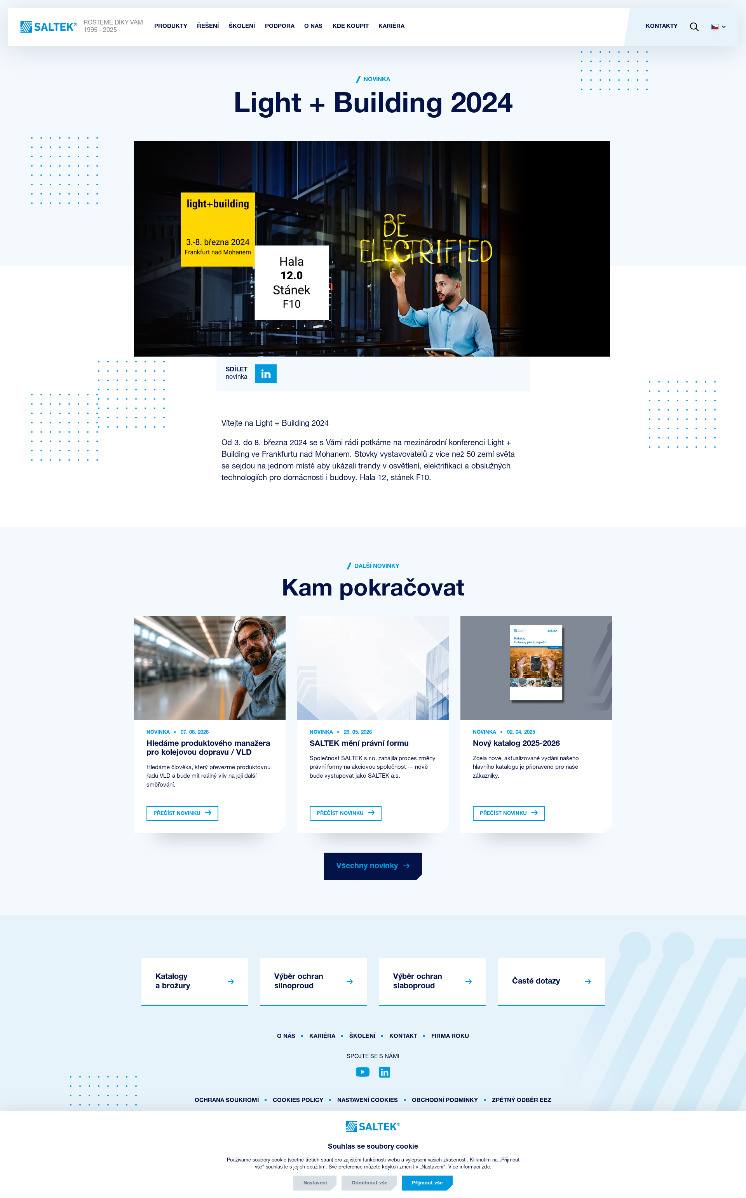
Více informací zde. (470, 1167)
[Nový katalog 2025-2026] (536, 668)
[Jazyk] (721, 27)
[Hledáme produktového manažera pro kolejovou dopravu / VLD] (210, 668)
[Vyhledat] (694, 27)
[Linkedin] (266, 373)
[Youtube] (363, 1072)
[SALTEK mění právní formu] (373, 668)
